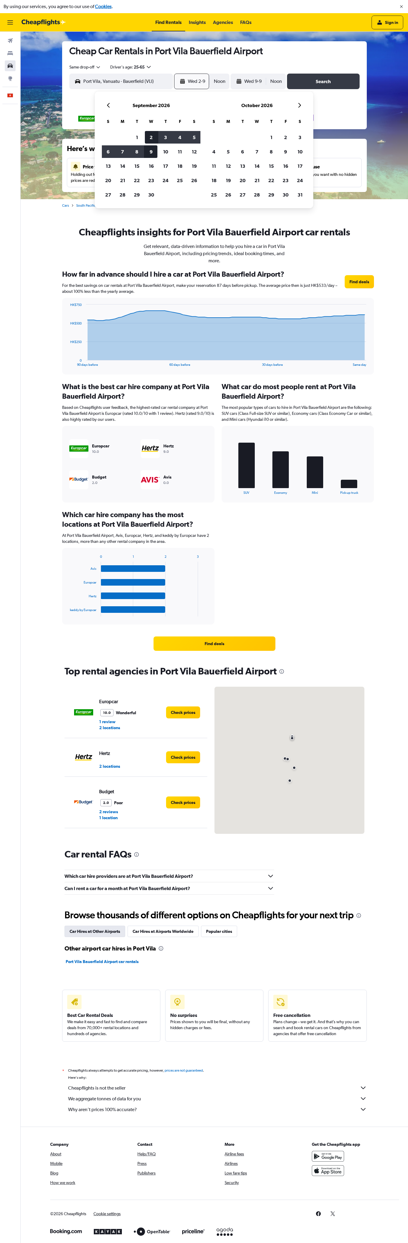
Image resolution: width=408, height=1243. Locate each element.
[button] (401, 6)
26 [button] (194, 180)
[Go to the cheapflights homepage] (44, 22)
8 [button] (136, 151)
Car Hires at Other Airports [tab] (95, 931)
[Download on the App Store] (328, 1170)
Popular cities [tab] (219, 931)
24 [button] (165, 180)
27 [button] (108, 194)
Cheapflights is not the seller (96, 1088)
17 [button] (165, 166)
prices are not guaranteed (184, 1070)
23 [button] (151, 180)
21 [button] (122, 180)
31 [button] (300, 194)
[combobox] (85, 67)
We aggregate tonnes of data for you (104, 1099)
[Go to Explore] (10, 78)
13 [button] (108, 166)
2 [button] (151, 137)
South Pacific (86, 205)
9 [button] (151, 151)
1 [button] (137, 137)
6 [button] (108, 151)
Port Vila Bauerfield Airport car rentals (102, 961)
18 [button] (179, 166)
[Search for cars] (10, 66)
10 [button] (165, 151)
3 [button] (165, 137)
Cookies (103, 6)
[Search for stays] (10, 53)
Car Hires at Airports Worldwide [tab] (163, 931)
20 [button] (108, 180)
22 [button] (137, 180)
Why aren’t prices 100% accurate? (102, 1109)
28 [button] (122, 194)
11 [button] (180, 151)
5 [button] (194, 137)
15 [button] (136, 166)
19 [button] (194, 166)
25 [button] (180, 180)
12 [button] (194, 151)
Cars (65, 205)
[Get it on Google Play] (328, 1156)
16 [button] (151, 166)
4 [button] (179, 137)
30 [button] (151, 194)
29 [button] (137, 194)
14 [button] (122, 166)
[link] (359, 281)
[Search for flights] (10, 41)
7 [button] (122, 151)
